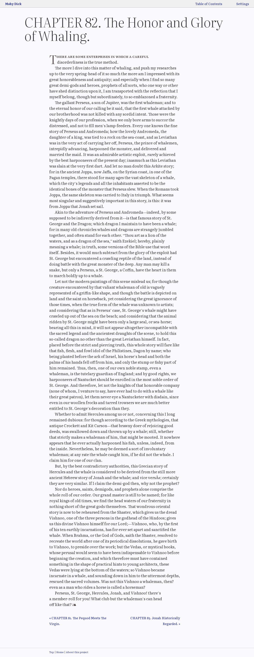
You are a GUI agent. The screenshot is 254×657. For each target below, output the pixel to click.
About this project (77, 652)
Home (60, 652)
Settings (242, 3)
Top (51, 652)
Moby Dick (13, 3)
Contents (215, 3)
